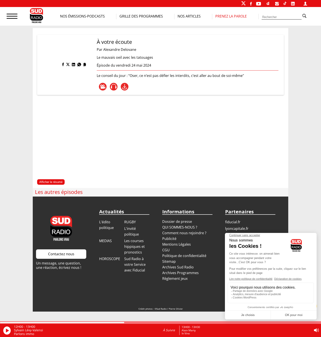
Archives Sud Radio (178, 267)
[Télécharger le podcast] (124, 86)
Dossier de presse (177, 221)
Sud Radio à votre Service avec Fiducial (135, 264)
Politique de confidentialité (184, 255)
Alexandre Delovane (119, 49)
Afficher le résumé (50, 182)
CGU (166, 250)
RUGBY (130, 222)
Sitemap (169, 261)
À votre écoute (114, 41)
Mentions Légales (176, 244)
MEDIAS (105, 240)
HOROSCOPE (109, 258)
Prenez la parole (231, 16)
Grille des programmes (141, 16)
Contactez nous (61, 253)
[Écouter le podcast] (113, 86)
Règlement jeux (175, 278)
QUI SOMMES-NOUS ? (179, 227)
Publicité (169, 238)
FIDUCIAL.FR (232, 222)
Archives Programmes (180, 272)
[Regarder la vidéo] (103, 86)
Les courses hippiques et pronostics (134, 246)
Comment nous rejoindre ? (184, 233)
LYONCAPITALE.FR (237, 228)
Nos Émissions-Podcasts (82, 16)
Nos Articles (189, 16)
